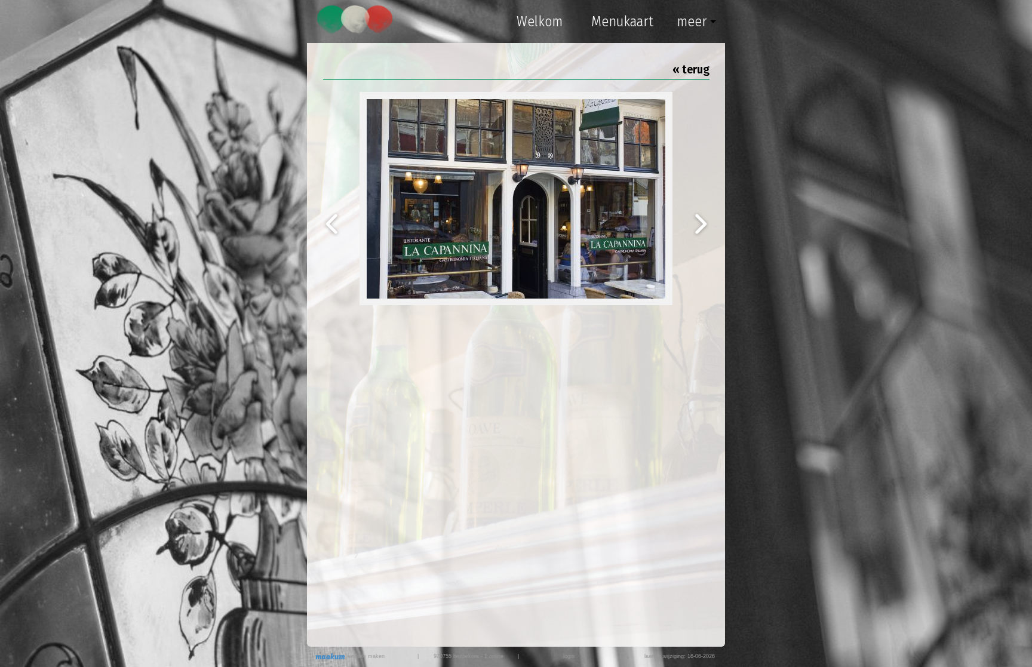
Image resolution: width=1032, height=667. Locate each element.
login (569, 656)
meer (692, 21)
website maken (365, 656)
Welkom (540, 21)
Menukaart (622, 21)
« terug (691, 69)
